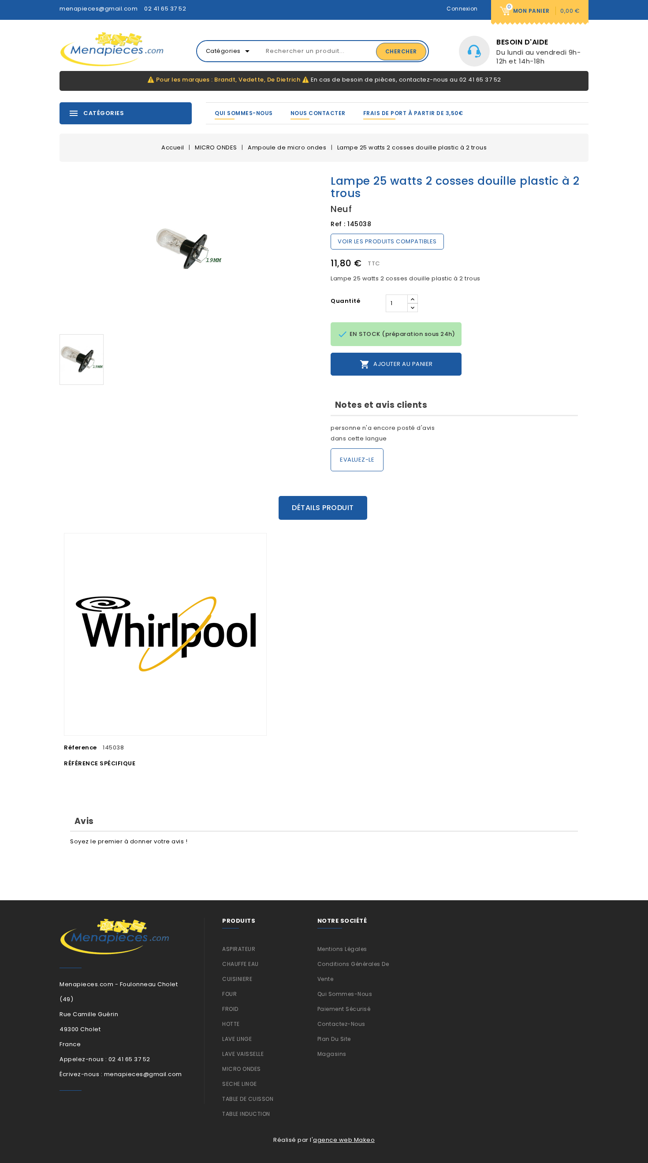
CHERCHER (401, 51)
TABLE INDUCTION (246, 1114)
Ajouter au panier (396, 364)
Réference (80, 747)
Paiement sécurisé (344, 1009)
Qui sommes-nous (244, 113)
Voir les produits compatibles (387, 241)
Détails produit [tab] (323, 508)
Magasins (331, 1054)
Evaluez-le (357, 459)
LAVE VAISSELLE (243, 1054)
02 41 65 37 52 (165, 8)
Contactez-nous (341, 1024)
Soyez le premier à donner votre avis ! (128, 841)
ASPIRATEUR (238, 949)
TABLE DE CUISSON (247, 1099)
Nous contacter (318, 113)
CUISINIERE (237, 979)
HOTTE (231, 1024)
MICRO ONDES (241, 1069)
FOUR (229, 994)
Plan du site (334, 1039)
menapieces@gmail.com (99, 8)
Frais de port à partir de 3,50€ (413, 113)
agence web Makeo (344, 1140)
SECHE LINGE (239, 1084)
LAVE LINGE (237, 1039)
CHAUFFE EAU (240, 964)
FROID (230, 1009)
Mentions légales (342, 949)
